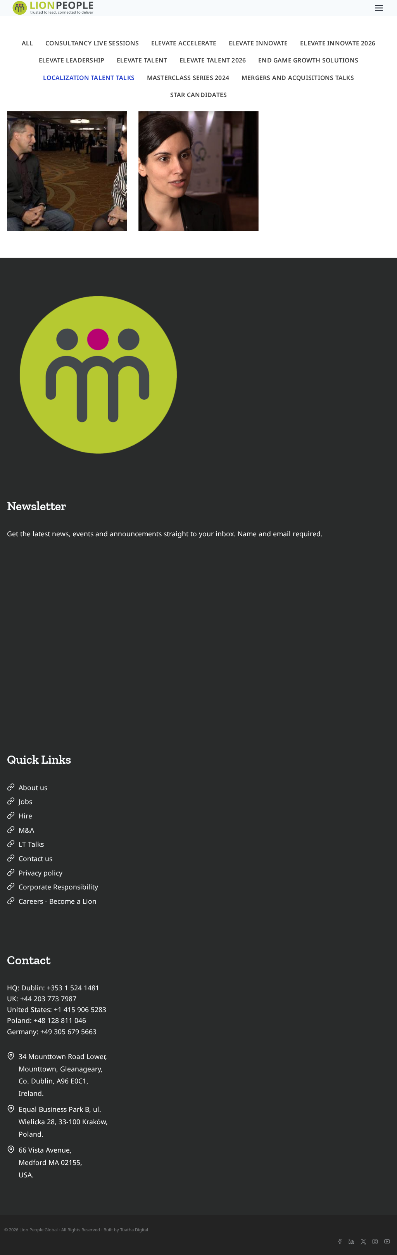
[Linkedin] (351, 1241)
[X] (363, 1241)
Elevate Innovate (258, 43)
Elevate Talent (142, 60)
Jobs (25, 801)
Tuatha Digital (134, 1229)
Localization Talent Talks (89, 77)
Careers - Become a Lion (58, 901)
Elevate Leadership (71, 60)
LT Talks (31, 844)
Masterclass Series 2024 (188, 77)
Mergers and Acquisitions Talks (298, 77)
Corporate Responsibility (58, 886)
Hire (25, 815)
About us (33, 787)
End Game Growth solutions (308, 60)
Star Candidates (198, 94)
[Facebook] (339, 1241)
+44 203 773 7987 (48, 998)
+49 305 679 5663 (68, 1031)
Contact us (35, 858)
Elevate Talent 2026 (213, 60)
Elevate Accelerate (183, 43)
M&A (26, 830)
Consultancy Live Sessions (92, 43)
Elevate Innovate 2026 (337, 43)
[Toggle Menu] (379, 8)
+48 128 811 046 (60, 1020)
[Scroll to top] (377, 1235)
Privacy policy (40, 872)
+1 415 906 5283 (80, 1009)
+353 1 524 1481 (73, 987)
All (27, 43)
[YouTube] (387, 1241)
